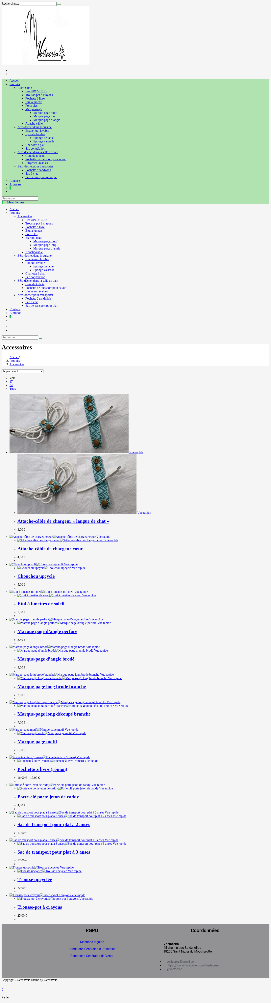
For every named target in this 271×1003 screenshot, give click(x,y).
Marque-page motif (45, 241)
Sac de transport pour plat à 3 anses (53, 852)
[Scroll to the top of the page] (3, 983)
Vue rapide (136, 452)
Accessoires (24, 216)
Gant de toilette (34, 284)
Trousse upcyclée (34, 879)
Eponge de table (43, 266)
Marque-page (33, 237)
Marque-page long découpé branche (54, 714)
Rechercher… (10, 3)
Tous (13, 388)
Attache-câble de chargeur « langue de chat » (63, 521)
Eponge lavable (35, 262)
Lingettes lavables (36, 291)
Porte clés (31, 234)
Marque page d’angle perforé (47, 631)
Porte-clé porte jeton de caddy (48, 796)
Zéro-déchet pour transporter (35, 295)
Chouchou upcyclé (36, 576)
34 (11, 385)
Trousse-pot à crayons (39, 223)
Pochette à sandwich (38, 298)
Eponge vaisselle (43, 270)
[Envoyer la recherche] (59, 4)
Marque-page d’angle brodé (45, 659)
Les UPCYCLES (36, 219)
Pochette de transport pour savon (45, 287)
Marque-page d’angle (46, 248)
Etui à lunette (33, 230)
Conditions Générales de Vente (91, 956)
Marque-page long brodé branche (51, 686)
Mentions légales (92, 942)
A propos (15, 312)
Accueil (14, 209)
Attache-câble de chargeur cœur (50, 548)
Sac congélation (35, 277)
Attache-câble (34, 252)
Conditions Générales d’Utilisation (92, 949)
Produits (15, 212)
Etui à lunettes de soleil (40, 603)
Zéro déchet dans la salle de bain (37, 280)
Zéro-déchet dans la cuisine (34, 255)
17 (11, 381)
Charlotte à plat (34, 273)
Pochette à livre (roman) (42, 769)
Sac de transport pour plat (41, 305)
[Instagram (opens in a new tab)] (11, 73)
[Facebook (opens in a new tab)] (11, 70)
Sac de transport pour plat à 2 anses (53, 824)
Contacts (15, 309)
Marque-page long (44, 245)
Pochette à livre (35, 227)
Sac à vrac (31, 302)
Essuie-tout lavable (37, 259)
